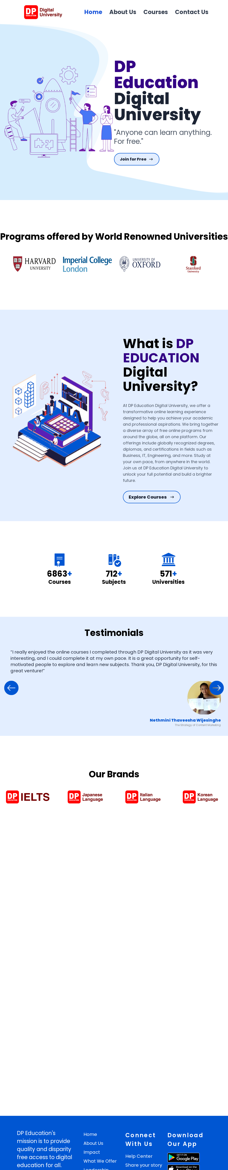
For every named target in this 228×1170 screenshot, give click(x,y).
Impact (91, 1152)
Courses (155, 12)
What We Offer (100, 1161)
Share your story (143, 1165)
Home (93, 12)
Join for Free (133, 159)
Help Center (139, 1156)
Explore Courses (148, 497)
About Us (122, 12)
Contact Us (191, 12)
